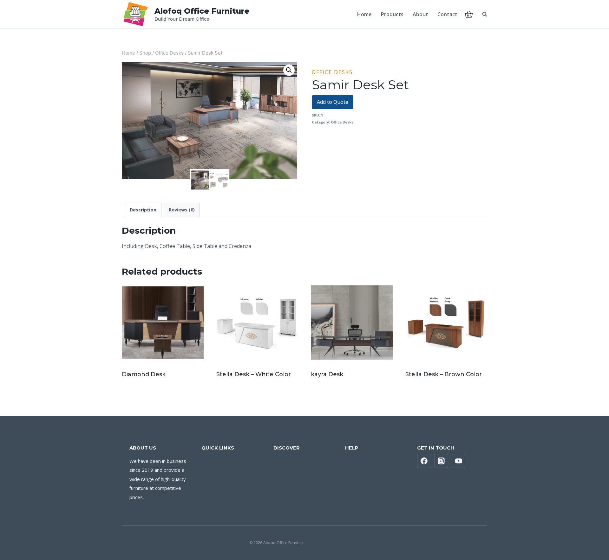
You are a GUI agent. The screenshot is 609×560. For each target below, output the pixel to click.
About (420, 14)
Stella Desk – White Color (253, 374)
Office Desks (332, 72)
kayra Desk (327, 374)
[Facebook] (424, 461)
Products (392, 14)
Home (364, 14)
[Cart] (469, 14)
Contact (447, 14)
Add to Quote (332, 101)
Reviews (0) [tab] (182, 210)
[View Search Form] (481, 14)
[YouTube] (459, 461)
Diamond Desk (144, 374)
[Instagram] (442, 461)
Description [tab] (143, 210)
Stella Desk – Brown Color (443, 374)
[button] (289, 70)
